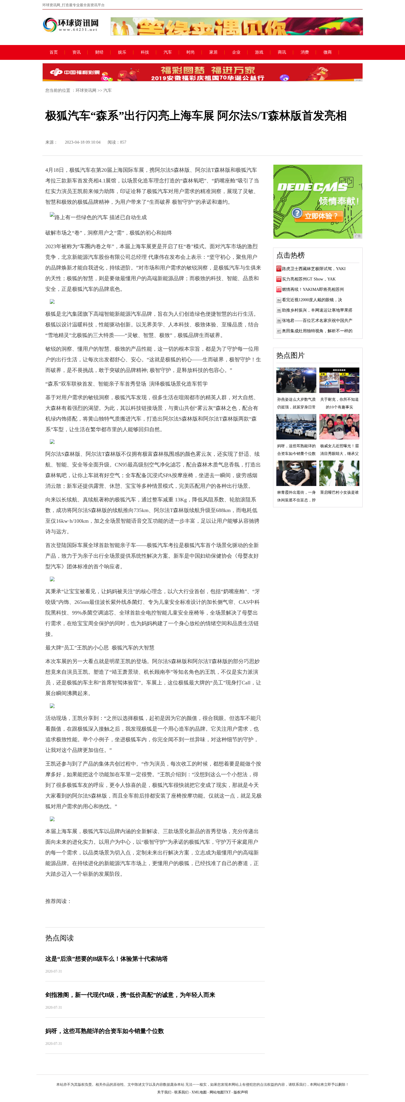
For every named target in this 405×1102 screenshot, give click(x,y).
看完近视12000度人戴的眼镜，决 (312, 300)
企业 (236, 52)
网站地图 (217, 1092)
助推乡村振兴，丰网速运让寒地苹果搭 (317, 310)
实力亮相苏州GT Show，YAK (309, 279)
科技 (145, 52)
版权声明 (241, 1092)
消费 (305, 52)
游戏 (259, 52)
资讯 (76, 52)
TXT (227, 1092)
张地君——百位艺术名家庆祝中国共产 (317, 320)
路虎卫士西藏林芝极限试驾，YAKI (314, 269)
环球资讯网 (86, 90)
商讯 (282, 52)
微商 (327, 52)
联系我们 (181, 1092)
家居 (213, 52)
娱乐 (122, 52)
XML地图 (199, 1092)
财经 (99, 52)
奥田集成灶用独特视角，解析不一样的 (317, 331)
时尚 (190, 52)
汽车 (168, 52)
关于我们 (164, 1092)
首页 (54, 52)
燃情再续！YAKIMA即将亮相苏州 (313, 289)
